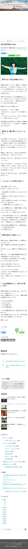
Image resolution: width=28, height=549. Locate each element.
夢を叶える (8, 451)
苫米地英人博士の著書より (12, 467)
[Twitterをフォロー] (2, 340)
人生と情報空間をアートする (11, 2)
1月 (5, 504)
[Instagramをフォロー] (8, 340)
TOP (2, 542)
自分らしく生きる (10, 456)
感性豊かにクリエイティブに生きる (12, 461)
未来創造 (7, 453)
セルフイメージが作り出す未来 (16, 417)
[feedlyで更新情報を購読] (11, 340)
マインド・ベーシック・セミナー (16, 404)
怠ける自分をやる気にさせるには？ (16, 361)
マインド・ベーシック (11, 448)
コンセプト (5, 477)
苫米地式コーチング (8, 464)
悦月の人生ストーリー (11, 440)
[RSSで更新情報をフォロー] (14, 340)
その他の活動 (18, 544)
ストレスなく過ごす (10, 446)
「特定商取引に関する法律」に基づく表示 (14, 475)
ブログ (12, 544)
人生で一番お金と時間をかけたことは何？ (16, 366)
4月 (5, 501)
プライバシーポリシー (8, 479)
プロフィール (6, 438)
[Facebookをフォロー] (5, 340)
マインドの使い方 (7, 443)
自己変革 (7, 459)
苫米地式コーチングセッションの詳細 (15, 491)
